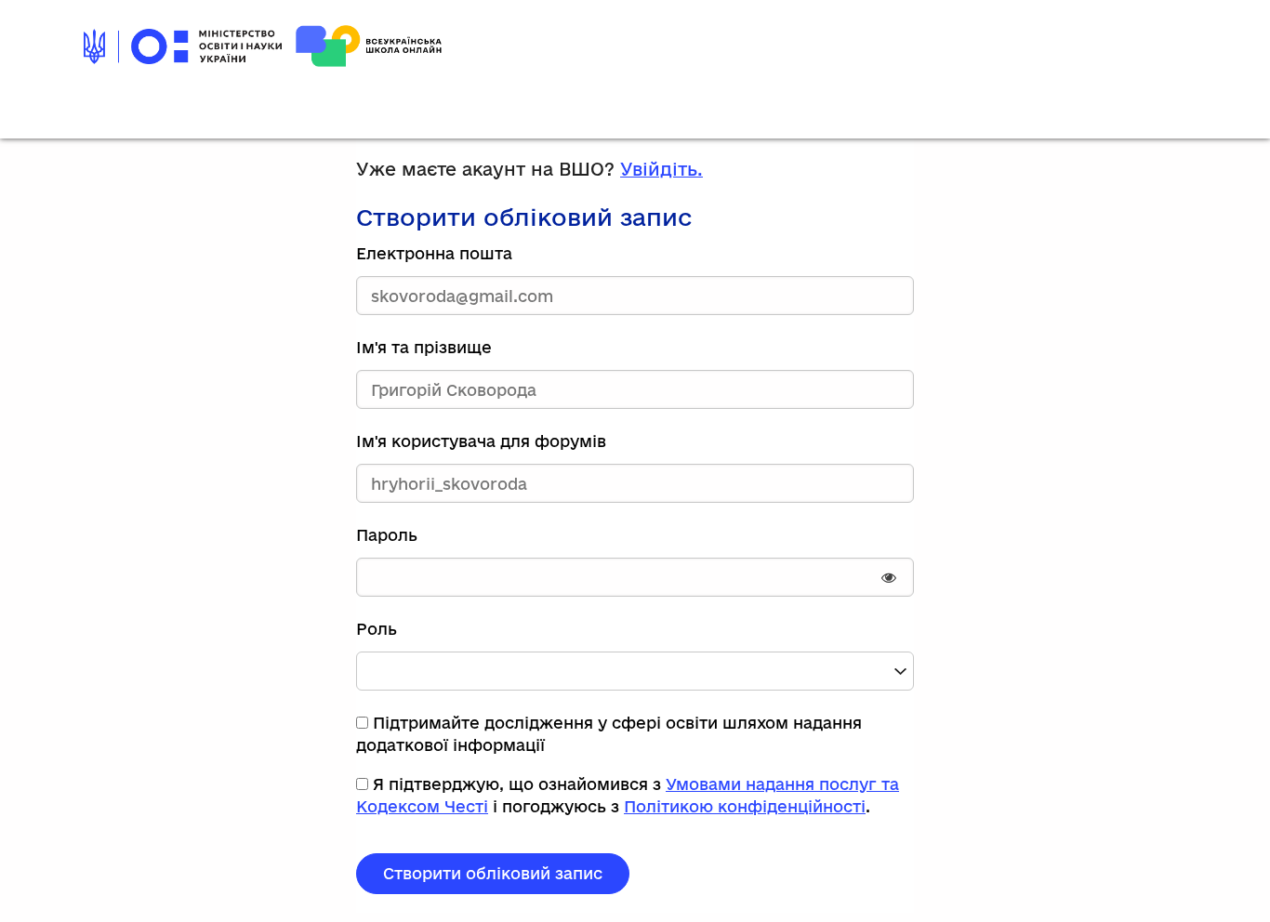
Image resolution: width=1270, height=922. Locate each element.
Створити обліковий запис (492, 873)
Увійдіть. (661, 169)
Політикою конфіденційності (745, 806)
